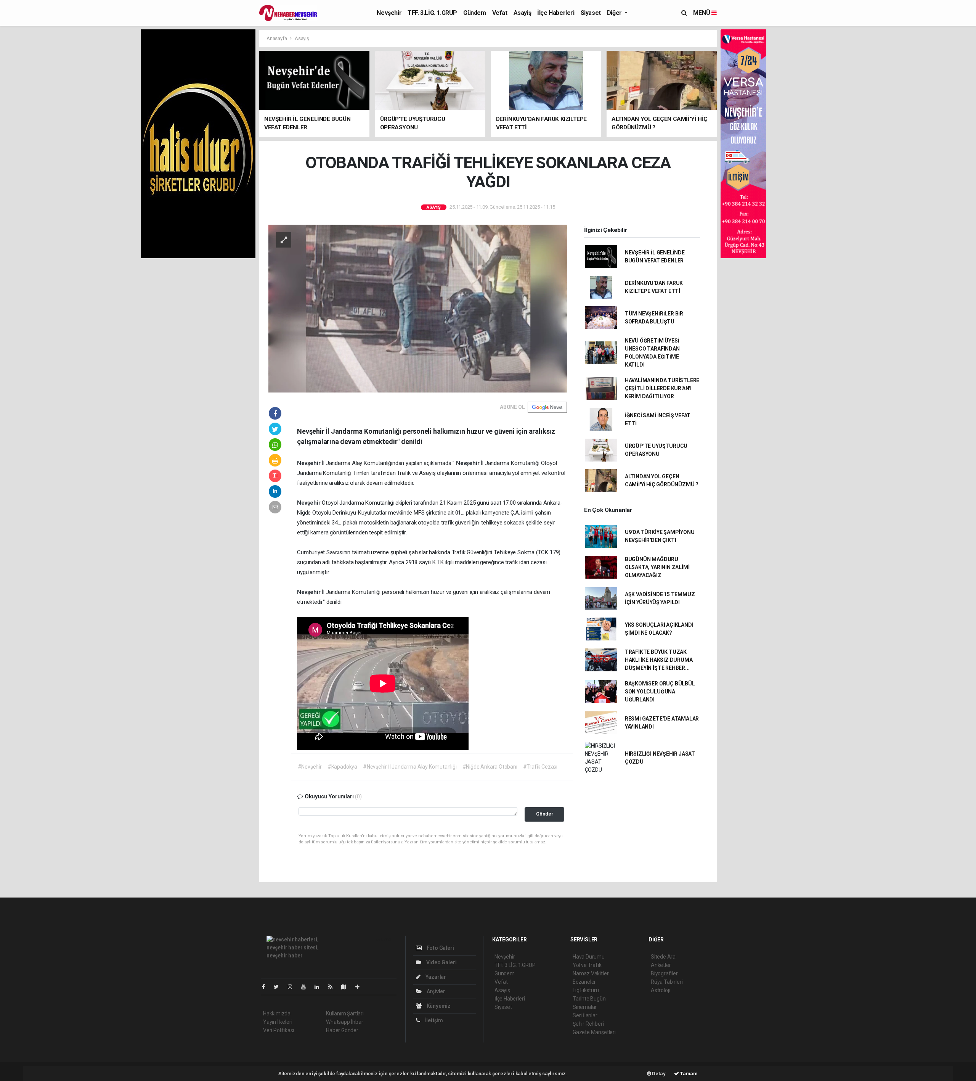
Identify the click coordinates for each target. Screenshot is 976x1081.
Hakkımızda (277, 1013)
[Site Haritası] (347, 987)
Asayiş (522, 12)
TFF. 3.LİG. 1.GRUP (432, 12)
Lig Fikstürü (586, 990)
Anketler (661, 965)
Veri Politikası (278, 1030)
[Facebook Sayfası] (266, 987)
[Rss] (333, 987)
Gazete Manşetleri (594, 1032)
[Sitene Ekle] (360, 987)
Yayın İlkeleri (277, 1022)
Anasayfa (277, 38)
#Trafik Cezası (540, 767)
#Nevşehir (310, 767)
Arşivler (435, 991)
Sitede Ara (663, 957)
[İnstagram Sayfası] (293, 987)
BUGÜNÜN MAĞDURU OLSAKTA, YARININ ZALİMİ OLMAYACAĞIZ (657, 567)
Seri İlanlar (585, 1015)
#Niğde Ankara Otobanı (489, 767)
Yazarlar (435, 977)
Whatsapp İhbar (344, 1022)
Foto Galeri (439, 948)
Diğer (615, 12)
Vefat (499, 12)
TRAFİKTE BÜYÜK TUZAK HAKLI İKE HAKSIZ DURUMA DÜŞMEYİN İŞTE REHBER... (659, 660)
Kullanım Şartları (345, 1013)
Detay (658, 1073)
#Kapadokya (342, 767)
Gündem (474, 12)
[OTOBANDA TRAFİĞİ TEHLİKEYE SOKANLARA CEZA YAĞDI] (417, 308)
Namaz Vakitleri (591, 973)
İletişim (433, 1020)
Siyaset (591, 12)
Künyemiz (438, 1006)
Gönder (544, 814)
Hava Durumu (589, 957)
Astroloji (660, 990)
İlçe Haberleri (555, 12)
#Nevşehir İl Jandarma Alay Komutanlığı (410, 767)
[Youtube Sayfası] (306, 987)
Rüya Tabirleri (666, 982)
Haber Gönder (342, 1030)
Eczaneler (584, 982)
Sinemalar (585, 1007)
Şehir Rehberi (588, 1024)
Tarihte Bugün (589, 999)
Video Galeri (440, 962)
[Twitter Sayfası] (279, 987)
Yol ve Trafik (587, 965)
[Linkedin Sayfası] (320, 987)
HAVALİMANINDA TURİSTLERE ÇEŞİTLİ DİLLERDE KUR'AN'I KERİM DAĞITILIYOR (662, 388)
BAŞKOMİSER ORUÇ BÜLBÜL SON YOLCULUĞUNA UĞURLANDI (660, 691)
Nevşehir (389, 12)
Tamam (688, 1073)
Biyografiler (664, 973)
